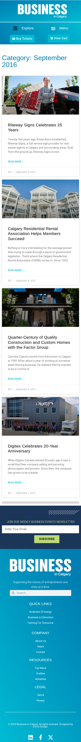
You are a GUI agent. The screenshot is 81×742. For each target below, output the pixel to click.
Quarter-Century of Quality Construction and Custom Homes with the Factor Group (39, 342)
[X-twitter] (50, 737)
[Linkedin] (30, 737)
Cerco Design (40, 726)
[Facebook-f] (40, 737)
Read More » (15, 161)
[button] (53, 28)
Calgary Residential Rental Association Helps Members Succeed (34, 233)
